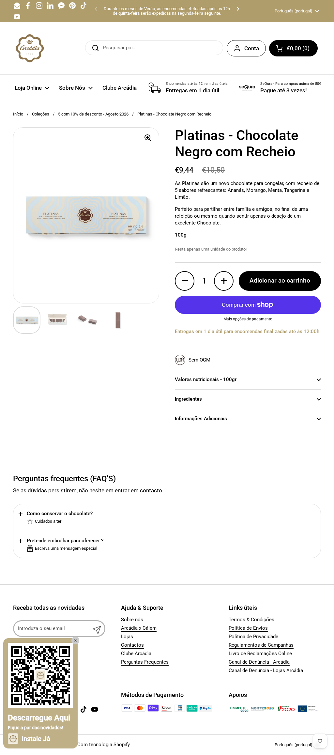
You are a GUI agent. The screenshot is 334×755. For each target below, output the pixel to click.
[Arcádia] (29, 48)
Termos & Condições (251, 620)
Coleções (40, 114)
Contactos (132, 645)
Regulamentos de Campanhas (261, 645)
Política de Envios (248, 628)
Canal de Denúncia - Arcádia (259, 662)
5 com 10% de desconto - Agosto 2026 (93, 114)
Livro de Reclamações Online (260, 653)
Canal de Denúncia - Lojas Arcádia (266, 670)
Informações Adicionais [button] (201, 419)
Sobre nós (132, 620)
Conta (251, 48)
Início (18, 114)
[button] (293, 48)
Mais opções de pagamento (247, 319)
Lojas (127, 636)
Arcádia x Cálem (139, 628)
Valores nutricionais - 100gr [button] (205, 379)
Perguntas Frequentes (145, 662)
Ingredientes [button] (188, 399)
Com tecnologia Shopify (103, 744)
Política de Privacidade (253, 636)
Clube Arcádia (136, 653)
